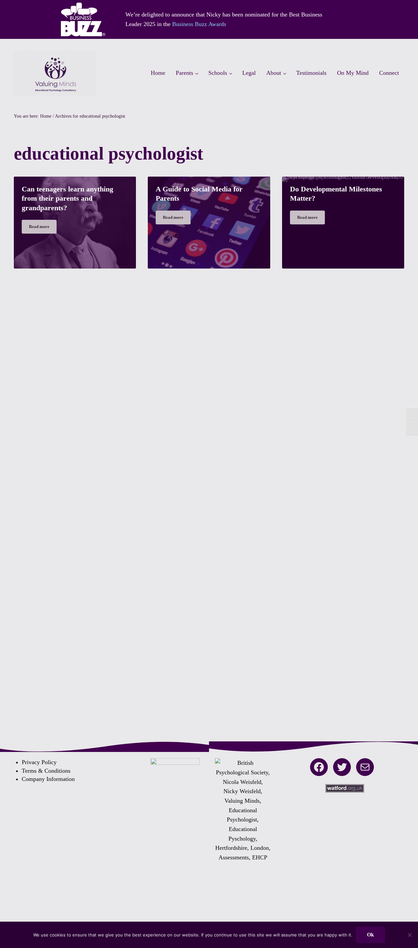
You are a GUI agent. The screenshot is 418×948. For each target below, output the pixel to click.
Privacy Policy (39, 762)
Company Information (48, 779)
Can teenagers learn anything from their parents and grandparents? (67, 198)
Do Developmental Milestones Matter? (336, 193)
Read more (43, 227)
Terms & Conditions (46, 770)
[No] (409, 935)
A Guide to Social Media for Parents (199, 193)
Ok (370, 934)
